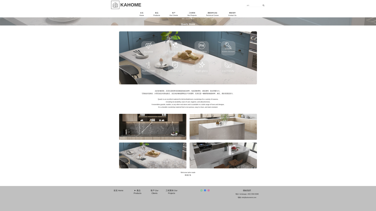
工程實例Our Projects (192, 14)
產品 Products (137, 191)
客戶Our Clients (173, 14)
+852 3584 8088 (253, 194)
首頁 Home (118, 190)
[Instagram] (208, 190)
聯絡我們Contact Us (232, 14)
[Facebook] (205, 190)
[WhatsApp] (201, 190)
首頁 (183, 18)
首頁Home (142, 14)
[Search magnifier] (263, 5)
